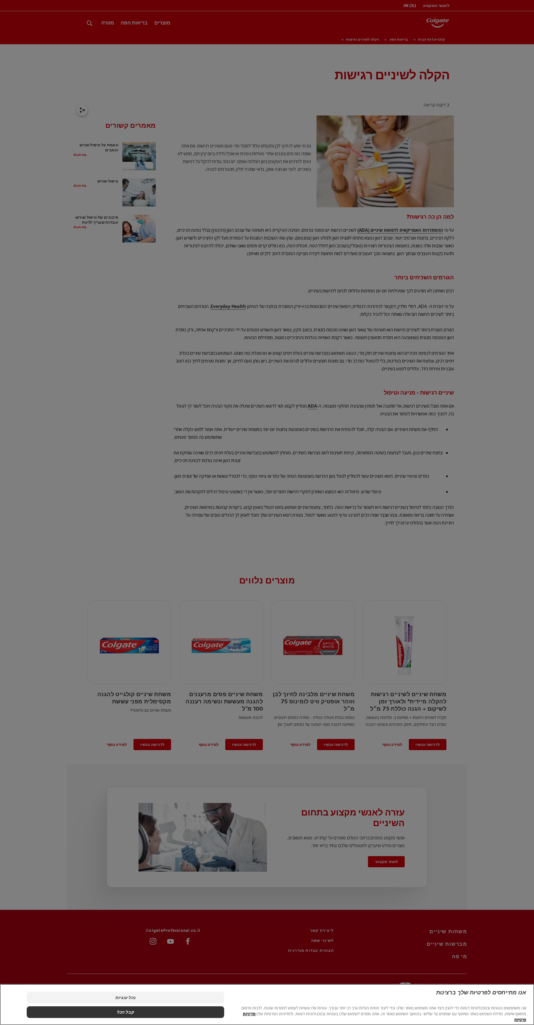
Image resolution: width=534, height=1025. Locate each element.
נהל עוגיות (125, 997)
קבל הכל (125, 1012)
